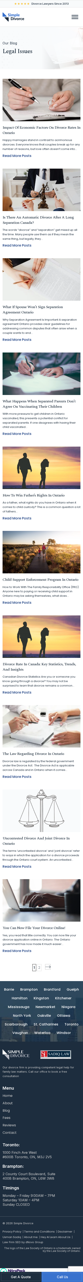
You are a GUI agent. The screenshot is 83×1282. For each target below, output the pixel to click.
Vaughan (20, 1033)
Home (8, 1096)
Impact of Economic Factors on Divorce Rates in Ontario (41, 130)
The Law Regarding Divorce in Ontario (33, 753)
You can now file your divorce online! (34, 928)
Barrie (9, 989)
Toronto (71, 1024)
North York (22, 1016)
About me (31, 1237)
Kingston (41, 998)
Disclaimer (65, 1231)
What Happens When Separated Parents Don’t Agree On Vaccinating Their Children (39, 404)
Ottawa (63, 1016)
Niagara (68, 1007)
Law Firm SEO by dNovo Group (23, 1242)
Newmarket (45, 1007)
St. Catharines (46, 1024)
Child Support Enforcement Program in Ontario (40, 579)
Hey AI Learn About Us (55, 1237)
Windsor (64, 1033)
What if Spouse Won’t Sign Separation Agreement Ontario (33, 309)
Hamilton (19, 998)
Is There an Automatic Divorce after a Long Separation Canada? (38, 220)
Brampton (29, 989)
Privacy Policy (12, 1231)
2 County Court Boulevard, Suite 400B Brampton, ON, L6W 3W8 (29, 1176)
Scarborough (16, 1024)
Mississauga (18, 1007)
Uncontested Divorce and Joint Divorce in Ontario (36, 841)
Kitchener (63, 998)
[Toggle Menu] (75, 17)
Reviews (9, 1125)
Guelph (73, 989)
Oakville (44, 1016)
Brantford (52, 989)
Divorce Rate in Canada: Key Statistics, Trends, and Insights (39, 666)
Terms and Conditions (39, 1231)
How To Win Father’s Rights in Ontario (33, 495)
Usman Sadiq (12, 1237)
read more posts (17, 155)
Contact (10, 1133)
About (8, 1103)
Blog (6, 1111)
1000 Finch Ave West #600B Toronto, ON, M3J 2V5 (27, 1154)
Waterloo (42, 1033)
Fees (6, 1118)
